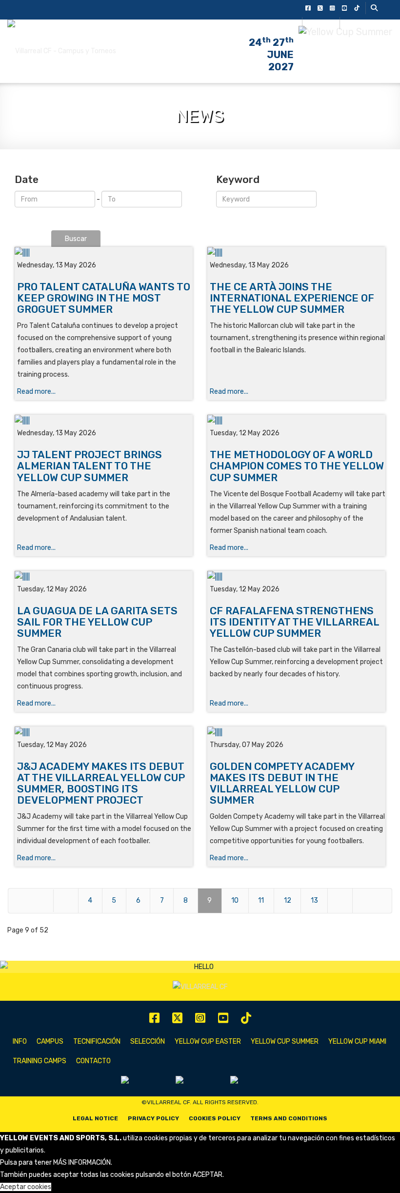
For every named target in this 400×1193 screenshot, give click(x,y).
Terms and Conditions (288, 1118)
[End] (372, 901)
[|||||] (104, 253)
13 (314, 900)
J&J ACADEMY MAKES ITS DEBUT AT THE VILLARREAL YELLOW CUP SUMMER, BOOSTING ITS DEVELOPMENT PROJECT (101, 783)
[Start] (30, 901)
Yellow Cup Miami (357, 1041)
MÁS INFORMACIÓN (82, 1162)
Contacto (93, 1061)
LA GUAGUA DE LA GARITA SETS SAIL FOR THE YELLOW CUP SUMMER (97, 622)
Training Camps (39, 1061)
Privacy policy (153, 1118)
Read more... (36, 391)
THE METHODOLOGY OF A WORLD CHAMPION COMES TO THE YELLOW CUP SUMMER (297, 465)
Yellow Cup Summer (285, 1041)
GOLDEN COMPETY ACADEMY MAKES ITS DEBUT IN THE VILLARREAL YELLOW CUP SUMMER (282, 783)
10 (235, 900)
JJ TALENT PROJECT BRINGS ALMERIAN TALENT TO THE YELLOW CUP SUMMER (89, 465)
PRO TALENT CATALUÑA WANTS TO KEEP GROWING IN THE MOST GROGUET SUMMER (103, 298)
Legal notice (95, 1118)
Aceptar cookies (25, 1187)
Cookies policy (214, 1118)
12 (287, 900)
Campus (50, 1041)
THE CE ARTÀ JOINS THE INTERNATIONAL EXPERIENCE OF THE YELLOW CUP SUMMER (292, 298)
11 (261, 900)
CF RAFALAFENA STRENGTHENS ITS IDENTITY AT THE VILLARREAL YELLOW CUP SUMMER (294, 622)
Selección (147, 1041)
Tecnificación (96, 1041)
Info (20, 1041)
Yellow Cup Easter (208, 1041)
